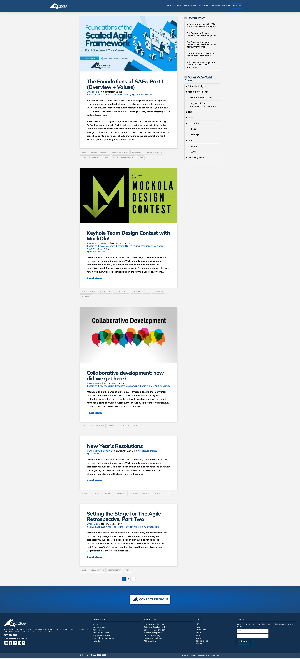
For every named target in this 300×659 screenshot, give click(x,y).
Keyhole (153, 451)
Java (190, 117)
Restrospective (115, 570)
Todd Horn (94, 92)
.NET (190, 112)
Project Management (118, 94)
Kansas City (121, 493)
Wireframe (86, 296)
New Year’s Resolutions (115, 446)
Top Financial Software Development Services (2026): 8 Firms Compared (202, 44)
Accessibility (186, 655)
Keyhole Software (98, 243)
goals (96, 493)
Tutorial (136, 527)
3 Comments (95, 453)
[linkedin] (15, 643)
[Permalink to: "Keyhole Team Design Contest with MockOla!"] (128, 195)
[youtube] (19, 643)
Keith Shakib (95, 383)
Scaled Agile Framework (123, 157)
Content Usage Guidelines (200, 655)
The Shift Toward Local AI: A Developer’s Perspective (200, 54)
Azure (194, 146)
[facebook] (10, 643)
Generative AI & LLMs (201, 97)
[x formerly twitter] (24, 643)
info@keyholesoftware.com (15, 638)
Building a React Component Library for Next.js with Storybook (201, 64)
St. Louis (157, 493)
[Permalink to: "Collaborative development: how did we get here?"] (128, 335)
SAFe (107, 157)
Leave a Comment (143, 94)
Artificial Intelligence (198, 91)
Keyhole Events (121, 291)
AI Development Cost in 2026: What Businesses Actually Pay (202, 25)
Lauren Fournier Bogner (101, 451)
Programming (106, 386)
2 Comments (152, 527)
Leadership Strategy (154, 152)
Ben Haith (93, 524)
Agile (91, 94)
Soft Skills (146, 386)
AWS (193, 151)
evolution (125, 426)
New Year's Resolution (139, 493)
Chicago (85, 493)
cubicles (112, 426)
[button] (246, 6)
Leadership (136, 152)
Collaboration (97, 426)
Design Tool (105, 291)
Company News (107, 246)
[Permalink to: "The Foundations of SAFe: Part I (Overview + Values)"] (128, 43)
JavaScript (193, 123)
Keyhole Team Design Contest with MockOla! (128, 235)
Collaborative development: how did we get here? (125, 375)
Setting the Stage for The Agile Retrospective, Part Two (124, 516)
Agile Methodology (99, 152)
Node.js (195, 134)
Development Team (120, 152)
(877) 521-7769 (10, 635)
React (194, 129)
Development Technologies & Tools (145, 246)
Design (120, 246)
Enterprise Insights (197, 86)
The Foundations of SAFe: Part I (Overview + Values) (125, 84)
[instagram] (6, 643)
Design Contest (88, 291)
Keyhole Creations (97, 249)
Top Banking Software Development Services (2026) (202, 34)
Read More (94, 278)
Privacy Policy (215, 655)
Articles (100, 94)
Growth (107, 493)
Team (141, 157)
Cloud (191, 140)
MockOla (136, 291)
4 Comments (163, 386)
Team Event (158, 291)
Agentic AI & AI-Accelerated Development (203, 105)
